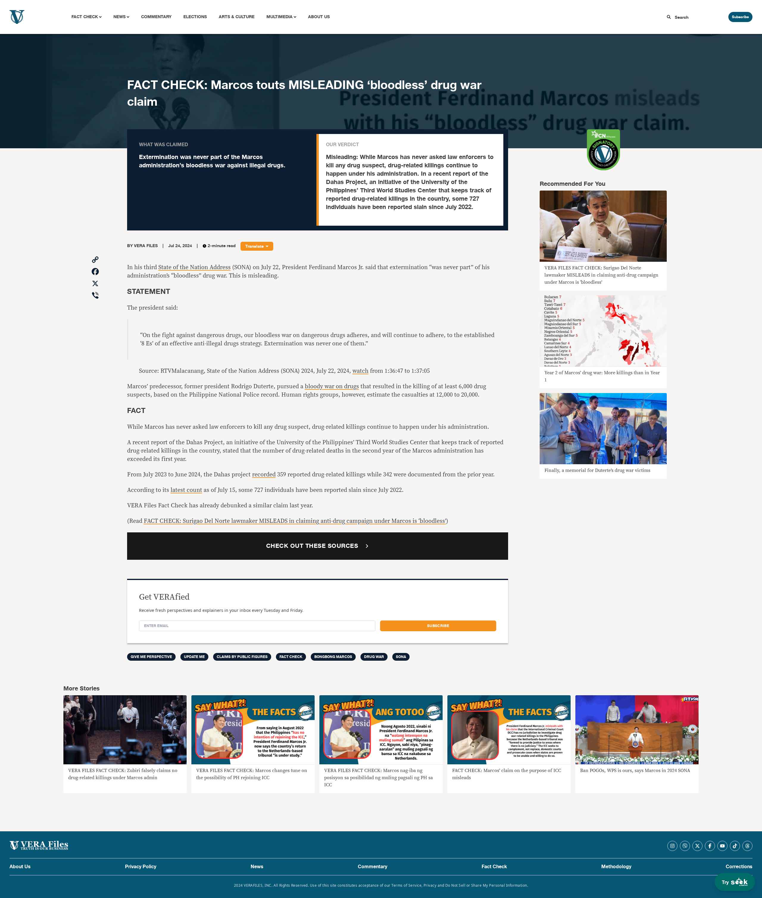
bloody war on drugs (332, 386)
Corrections (739, 867)
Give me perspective (151, 657)
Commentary (156, 16)
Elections (195, 16)
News (119, 16)
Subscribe (740, 17)
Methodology (616, 867)
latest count (186, 490)
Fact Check (84, 16)
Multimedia (279, 16)
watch (360, 371)
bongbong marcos (333, 657)
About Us (319, 16)
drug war (374, 657)
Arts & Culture (236, 16)
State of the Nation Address (194, 267)
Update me (194, 657)
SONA (401, 657)
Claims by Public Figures (242, 657)
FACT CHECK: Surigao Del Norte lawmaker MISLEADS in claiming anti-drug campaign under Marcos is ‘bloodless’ (295, 521)
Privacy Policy (140, 867)
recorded (264, 475)
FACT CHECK (290, 657)
